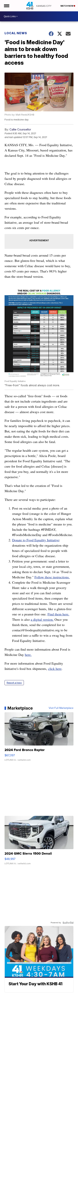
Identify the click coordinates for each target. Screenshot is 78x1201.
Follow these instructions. (52, 577)
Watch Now (67, 6)
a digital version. (42, 619)
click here (55, 668)
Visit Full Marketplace (61, 708)
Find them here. (58, 614)
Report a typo (14, 682)
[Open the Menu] (6, 5)
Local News (16, 33)
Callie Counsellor (20, 129)
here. (28, 654)
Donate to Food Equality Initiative (35, 540)
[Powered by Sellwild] (67, 922)
